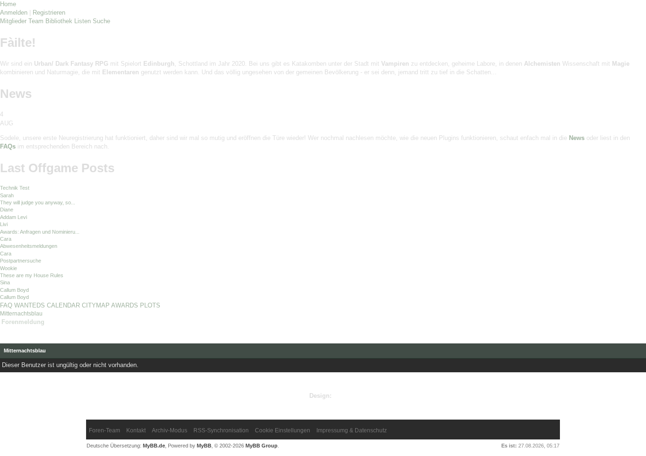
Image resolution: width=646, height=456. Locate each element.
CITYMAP (96, 305)
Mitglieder (13, 21)
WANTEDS (29, 305)
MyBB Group (261, 445)
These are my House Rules (31, 275)
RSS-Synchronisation (221, 430)
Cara (5, 239)
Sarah (7, 195)
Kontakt (136, 430)
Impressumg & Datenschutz (351, 430)
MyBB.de (154, 445)
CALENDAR (63, 305)
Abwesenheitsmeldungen (28, 246)
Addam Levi (13, 217)
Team (36, 21)
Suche (101, 21)
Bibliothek (58, 21)
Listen (82, 21)
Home (8, 4)
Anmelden (13, 12)
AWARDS (124, 305)
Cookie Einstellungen (282, 430)
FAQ (6, 305)
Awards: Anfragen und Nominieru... (39, 232)
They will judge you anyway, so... (37, 202)
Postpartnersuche (20, 260)
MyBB (204, 445)
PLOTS (150, 305)
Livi (4, 224)
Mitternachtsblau (21, 313)
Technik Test (14, 188)
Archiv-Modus (169, 430)
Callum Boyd (14, 290)
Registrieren (49, 12)
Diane (6, 209)
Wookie (8, 268)
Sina (5, 282)
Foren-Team (104, 430)
